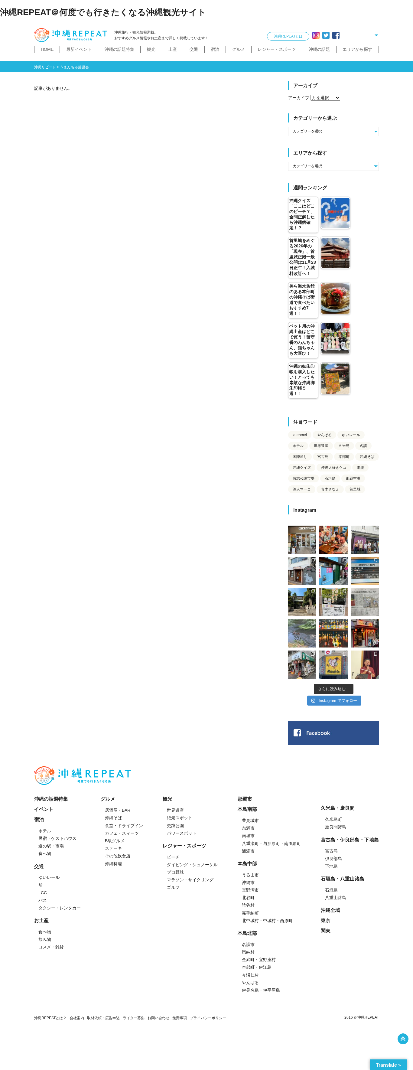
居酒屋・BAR (117, 810)
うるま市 (250, 875)
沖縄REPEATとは (288, 36)
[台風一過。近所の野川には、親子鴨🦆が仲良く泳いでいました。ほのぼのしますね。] (302, 633)
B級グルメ (115, 840)
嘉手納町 (250, 913)
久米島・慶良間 (338, 808)
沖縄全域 (330, 910)
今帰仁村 (250, 975)
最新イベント (79, 49)
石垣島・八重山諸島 (342, 878)
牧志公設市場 (303, 478)
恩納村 (248, 952)
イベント (44, 809)
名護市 (248, 944)
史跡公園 (175, 825)
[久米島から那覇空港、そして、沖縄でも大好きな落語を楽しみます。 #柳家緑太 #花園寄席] (333, 571)
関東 (325, 930)
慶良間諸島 (335, 826)
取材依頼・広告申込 (103, 1018)
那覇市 (245, 798)
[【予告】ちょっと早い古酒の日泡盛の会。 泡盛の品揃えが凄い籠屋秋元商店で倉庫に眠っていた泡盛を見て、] (365, 540)
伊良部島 (333, 858)
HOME (47, 49)
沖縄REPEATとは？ (50, 1018)
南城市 (248, 835)
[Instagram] (316, 35)
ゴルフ (173, 887)
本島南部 (247, 809)
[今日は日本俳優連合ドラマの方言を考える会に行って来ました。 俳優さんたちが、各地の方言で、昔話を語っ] (333, 602)
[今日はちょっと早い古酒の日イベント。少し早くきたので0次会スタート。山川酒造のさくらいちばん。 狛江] (302, 540)
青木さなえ (330, 489)
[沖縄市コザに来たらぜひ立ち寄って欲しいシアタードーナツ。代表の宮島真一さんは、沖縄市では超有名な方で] (302, 571)
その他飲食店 (117, 855)
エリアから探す (357, 49)
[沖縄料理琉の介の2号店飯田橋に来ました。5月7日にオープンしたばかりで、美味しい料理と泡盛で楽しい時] (365, 633)
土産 (172, 49)
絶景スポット (179, 817)
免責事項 (179, 1018)
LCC (42, 892)
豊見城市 (250, 820)
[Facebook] (336, 35)
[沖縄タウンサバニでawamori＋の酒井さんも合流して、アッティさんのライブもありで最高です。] (333, 540)
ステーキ (113, 848)
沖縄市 (248, 882)
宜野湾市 (250, 890)
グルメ (238, 49)
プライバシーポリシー (208, 1018)
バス (42, 900)
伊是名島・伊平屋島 (261, 990)
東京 (325, 920)
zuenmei (300, 435)
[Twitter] (326, 35)
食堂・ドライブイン (124, 825)
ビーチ (173, 857)
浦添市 (248, 851)
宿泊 (215, 49)
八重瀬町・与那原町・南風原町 (271, 843)
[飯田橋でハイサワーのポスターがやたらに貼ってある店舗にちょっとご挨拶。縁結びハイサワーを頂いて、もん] (302, 665)
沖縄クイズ (302, 467)
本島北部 (247, 933)
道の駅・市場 (51, 845)
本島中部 (247, 863)
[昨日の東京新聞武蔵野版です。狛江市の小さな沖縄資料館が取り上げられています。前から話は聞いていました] (365, 602)
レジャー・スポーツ (277, 49)
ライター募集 (134, 1018)
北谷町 (248, 897)
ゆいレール (351, 435)
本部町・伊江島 (257, 967)
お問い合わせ (158, 1018)
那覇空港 (353, 478)
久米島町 (333, 819)
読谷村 (248, 905)
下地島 (331, 866)
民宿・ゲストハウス (57, 838)
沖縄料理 (113, 863)
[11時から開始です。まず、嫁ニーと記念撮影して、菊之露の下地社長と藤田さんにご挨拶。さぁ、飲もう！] (333, 665)
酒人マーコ (302, 489)
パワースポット (182, 833)
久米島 (344, 446)
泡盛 (360, 467)
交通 (194, 49)
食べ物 (44, 853)
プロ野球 (175, 872)
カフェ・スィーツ (122, 833)
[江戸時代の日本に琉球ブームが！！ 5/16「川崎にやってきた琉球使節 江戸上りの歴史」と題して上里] (365, 665)
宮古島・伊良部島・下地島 (350, 839)
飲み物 (44, 939)
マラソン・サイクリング (190, 879)
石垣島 (330, 478)
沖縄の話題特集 (119, 49)
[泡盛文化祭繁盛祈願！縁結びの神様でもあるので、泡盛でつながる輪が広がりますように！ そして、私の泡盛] (302, 602)
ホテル (298, 446)
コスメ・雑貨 (51, 946)
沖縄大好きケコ (333, 467)
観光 (151, 49)
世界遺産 (321, 446)
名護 (363, 446)
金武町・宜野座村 (259, 959)
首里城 (355, 489)
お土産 (41, 920)
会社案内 (77, 1018)
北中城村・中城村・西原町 (267, 920)
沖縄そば (367, 457)
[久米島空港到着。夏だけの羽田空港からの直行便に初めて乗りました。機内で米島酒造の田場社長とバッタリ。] (365, 571)
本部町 (344, 457)
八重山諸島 (335, 897)
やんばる (324, 435)
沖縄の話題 (319, 49)
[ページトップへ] (403, 1038)
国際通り (300, 457)
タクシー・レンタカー (59, 907)
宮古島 (322, 457)
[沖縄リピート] (72, 35)
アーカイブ (298, 97)
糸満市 (248, 828)
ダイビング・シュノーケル (192, 864)
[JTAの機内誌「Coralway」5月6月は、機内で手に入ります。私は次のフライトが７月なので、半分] (333, 633)
